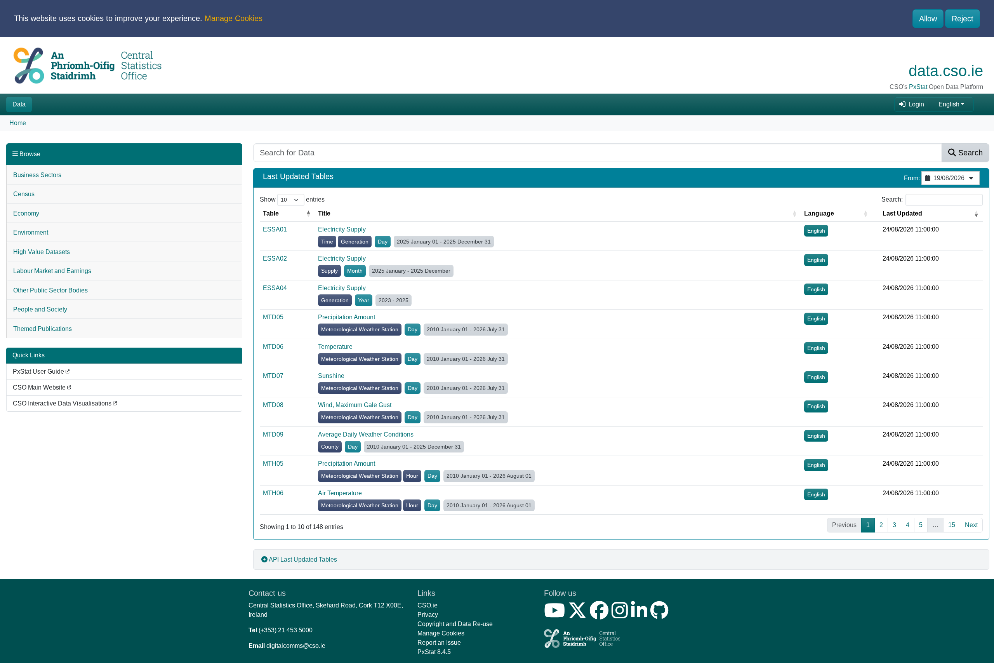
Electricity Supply (342, 229)
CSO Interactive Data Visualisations (63, 403)
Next (971, 525)
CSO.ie (427, 605)
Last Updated (902, 213)
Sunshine (331, 375)
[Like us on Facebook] (601, 615)
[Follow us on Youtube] (556, 615)
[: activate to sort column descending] (875, 214)
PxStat (918, 87)
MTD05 (273, 317)
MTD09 (273, 434)
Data (19, 104)
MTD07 (273, 375)
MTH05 (273, 463)
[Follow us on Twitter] (579, 615)
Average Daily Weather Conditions (366, 434)
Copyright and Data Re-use (455, 624)
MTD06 (273, 346)
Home (17, 123)
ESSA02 (275, 258)
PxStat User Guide (39, 371)
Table (271, 213)
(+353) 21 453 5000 (286, 630)
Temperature (335, 346)
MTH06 (273, 493)
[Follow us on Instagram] (621, 615)
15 (951, 525)
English (948, 104)
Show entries (292, 199)
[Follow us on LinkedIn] (640, 615)
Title (324, 213)
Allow (928, 18)
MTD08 (273, 405)
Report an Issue (439, 642)
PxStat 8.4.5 (434, 652)
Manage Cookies (233, 18)
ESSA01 (275, 229)
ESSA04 (275, 288)
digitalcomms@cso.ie (295, 645)
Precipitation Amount (346, 317)
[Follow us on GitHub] (661, 615)
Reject (962, 18)
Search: (892, 199)
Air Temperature (340, 493)
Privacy (427, 614)
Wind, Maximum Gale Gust (354, 405)
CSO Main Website (40, 387)
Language (819, 213)
